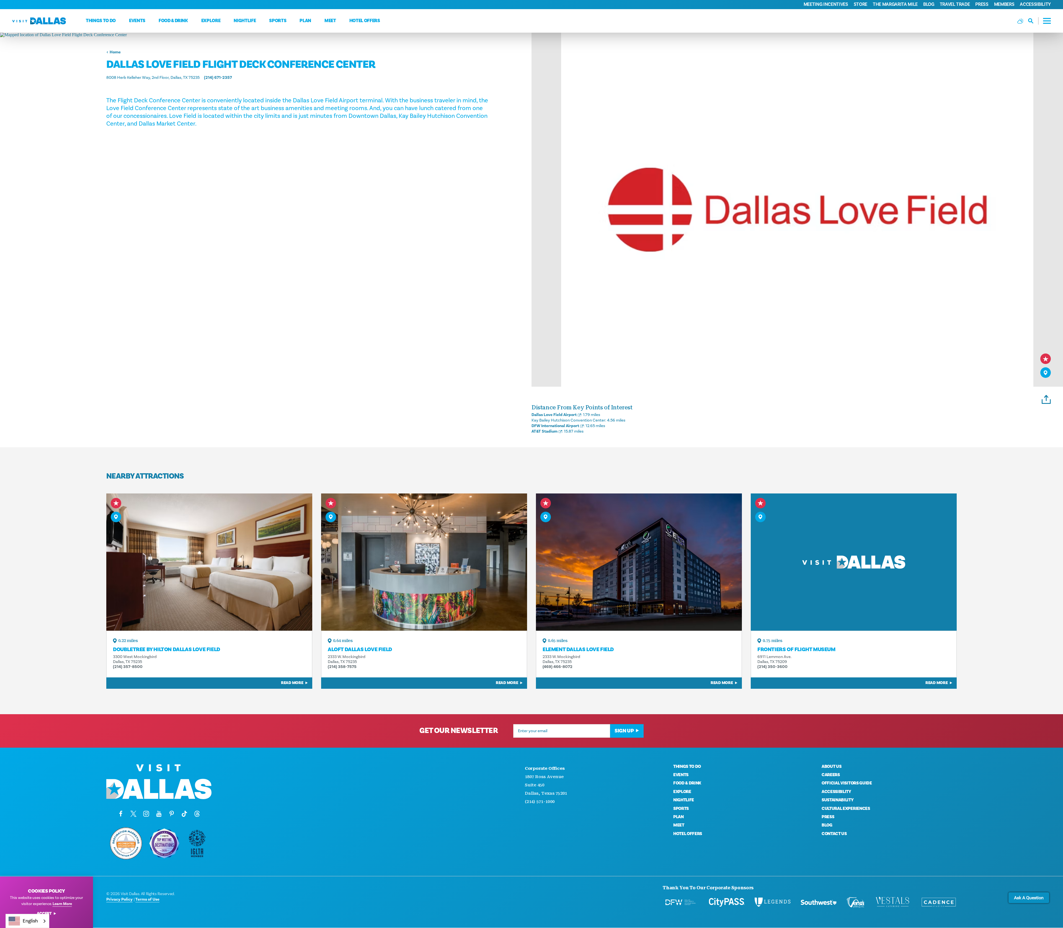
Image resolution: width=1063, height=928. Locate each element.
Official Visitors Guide (847, 783)
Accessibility (1035, 4)
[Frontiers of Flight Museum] (854, 562)
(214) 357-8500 (128, 666)
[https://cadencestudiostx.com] (939, 902)
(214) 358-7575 (342, 666)
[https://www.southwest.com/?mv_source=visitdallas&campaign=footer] (819, 902)
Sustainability (838, 800)
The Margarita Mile (895, 4)
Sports (277, 21)
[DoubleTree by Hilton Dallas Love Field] (209, 562)
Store (860, 4)
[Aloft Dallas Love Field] (424, 562)
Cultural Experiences (846, 808)
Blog (928, 4)
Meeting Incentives (826, 4)
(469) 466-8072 (557, 666)
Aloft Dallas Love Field (360, 649)
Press (981, 4)
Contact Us (834, 833)
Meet (330, 21)
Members (1004, 4)
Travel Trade (955, 4)
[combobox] (27, 921)
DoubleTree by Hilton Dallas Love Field (166, 649)
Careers (831, 775)
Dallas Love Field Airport (554, 414)
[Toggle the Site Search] (1033, 21)
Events (137, 21)
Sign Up (624, 730)
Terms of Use (147, 899)
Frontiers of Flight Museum (796, 649)
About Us (831, 766)
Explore (211, 21)
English (30, 921)
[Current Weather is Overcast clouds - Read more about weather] (1020, 21)
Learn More (62, 903)
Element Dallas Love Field (578, 649)
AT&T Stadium (545, 431)
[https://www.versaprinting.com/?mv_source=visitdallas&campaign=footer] (856, 902)
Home (115, 52)
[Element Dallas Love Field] (639, 562)
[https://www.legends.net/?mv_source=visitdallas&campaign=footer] (773, 902)
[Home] (39, 20)
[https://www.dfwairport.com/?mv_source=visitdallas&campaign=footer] (680, 902)
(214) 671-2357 (218, 77)
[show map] (1045, 372)
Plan (305, 21)
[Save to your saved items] (1045, 358)
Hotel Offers (364, 21)
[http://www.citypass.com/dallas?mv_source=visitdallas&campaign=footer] (727, 902)
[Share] (1046, 398)
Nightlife (245, 21)
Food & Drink (173, 21)
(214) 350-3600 (772, 666)
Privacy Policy (119, 899)
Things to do (101, 21)
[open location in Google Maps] (266, 35)
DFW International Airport (555, 425)
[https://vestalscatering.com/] (893, 902)
